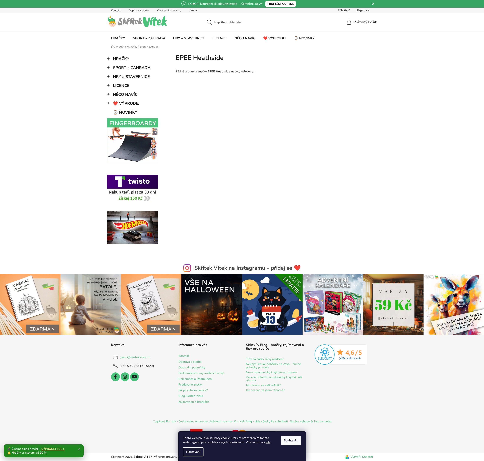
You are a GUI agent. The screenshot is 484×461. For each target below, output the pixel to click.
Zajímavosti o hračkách (193, 402)
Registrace (363, 10)
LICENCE (121, 85)
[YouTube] (134, 376)
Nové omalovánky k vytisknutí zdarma (271, 372)
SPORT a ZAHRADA (131, 67)
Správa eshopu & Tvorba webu (310, 421)
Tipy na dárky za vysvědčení (264, 359)
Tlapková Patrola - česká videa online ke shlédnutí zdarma (192, 421)
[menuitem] (118, 38)
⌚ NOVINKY (125, 112)
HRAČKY (121, 58)
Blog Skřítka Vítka (190, 396)
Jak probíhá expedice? (193, 390)
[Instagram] (125, 376)
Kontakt (115, 10)
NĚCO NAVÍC (125, 94)
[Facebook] (115, 376)
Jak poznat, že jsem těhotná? (265, 390)
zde (268, 442)
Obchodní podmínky (169, 10)
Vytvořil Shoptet (361, 457)
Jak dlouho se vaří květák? (263, 385)
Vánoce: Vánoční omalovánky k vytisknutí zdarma (274, 379)
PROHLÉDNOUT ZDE (280, 4)
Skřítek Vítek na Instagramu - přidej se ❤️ (247, 268)
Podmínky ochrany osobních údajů (201, 373)
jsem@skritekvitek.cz (135, 357)
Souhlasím (291, 440)
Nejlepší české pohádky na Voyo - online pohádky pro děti (273, 366)
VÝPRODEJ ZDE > (53, 449)
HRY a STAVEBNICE (131, 76)
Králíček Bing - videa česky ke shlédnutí (261, 421)
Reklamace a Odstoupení (195, 379)
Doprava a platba (139, 10)
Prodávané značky (190, 384)
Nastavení (193, 452)
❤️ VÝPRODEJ (126, 103)
